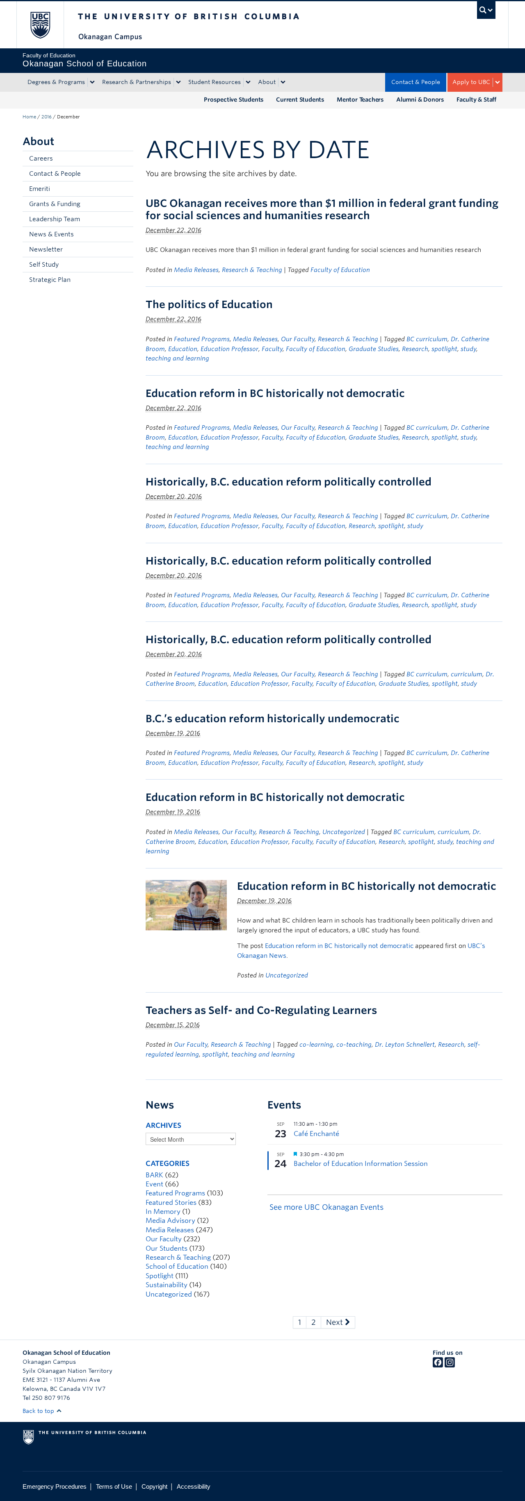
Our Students (166, 1248)
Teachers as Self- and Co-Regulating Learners (261, 1010)
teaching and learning (177, 358)
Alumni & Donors (420, 99)
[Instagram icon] (450, 1365)
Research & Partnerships (136, 82)
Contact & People (415, 82)
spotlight (444, 349)
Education (182, 349)
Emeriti (39, 189)
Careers (41, 158)
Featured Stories (171, 1202)
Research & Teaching (252, 270)
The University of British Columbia (40, 24)
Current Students (300, 99)
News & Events (51, 234)
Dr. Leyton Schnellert (405, 1044)
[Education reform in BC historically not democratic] (186, 905)
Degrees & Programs (56, 82)
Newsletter (46, 249)
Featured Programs (202, 339)
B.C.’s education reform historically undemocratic (272, 718)
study (468, 349)
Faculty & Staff (476, 99)
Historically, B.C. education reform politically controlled (288, 482)
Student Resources (214, 82)
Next (335, 1322)
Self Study (44, 264)
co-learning (316, 1044)
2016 (46, 117)
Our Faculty (298, 339)
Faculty (272, 349)
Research (415, 349)
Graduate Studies (374, 349)
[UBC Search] (486, 10)
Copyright (154, 1486)
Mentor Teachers (360, 99)
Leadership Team (54, 219)
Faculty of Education (340, 270)
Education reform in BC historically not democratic (275, 393)
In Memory (163, 1211)
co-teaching (354, 1044)
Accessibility (193, 1486)
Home (29, 117)
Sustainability (166, 1285)
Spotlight (159, 1276)
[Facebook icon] (438, 1365)
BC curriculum (426, 339)
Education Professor (229, 349)
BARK (154, 1175)
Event (154, 1184)
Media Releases (196, 270)
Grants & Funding (54, 204)
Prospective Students (234, 99)
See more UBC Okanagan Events (326, 1207)
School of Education (177, 1266)
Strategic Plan (50, 279)
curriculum (466, 674)
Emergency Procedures (55, 1486)
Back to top (39, 1411)
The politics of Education (209, 304)
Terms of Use (114, 1486)
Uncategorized (343, 832)
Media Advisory (170, 1220)
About (267, 82)
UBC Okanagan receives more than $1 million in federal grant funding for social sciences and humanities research (322, 209)
